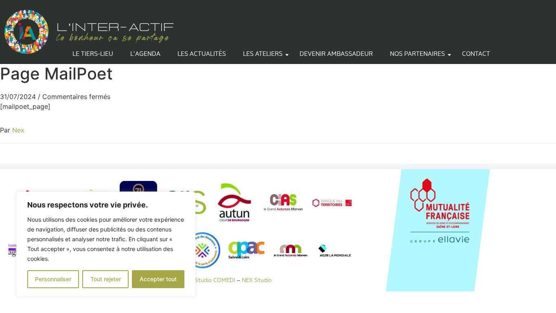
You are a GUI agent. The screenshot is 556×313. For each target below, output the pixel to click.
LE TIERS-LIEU (92, 54)
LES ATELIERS (262, 54)
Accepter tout (158, 279)
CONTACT (476, 54)
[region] (105, 244)
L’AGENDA (145, 54)
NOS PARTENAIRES (417, 54)
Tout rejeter (105, 279)
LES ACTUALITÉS (201, 54)
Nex (18, 130)
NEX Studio (257, 281)
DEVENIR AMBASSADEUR (336, 54)
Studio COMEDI (214, 281)
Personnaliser (53, 279)
